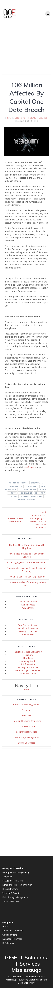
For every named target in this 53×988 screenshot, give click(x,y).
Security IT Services (28, 631)
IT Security (31, 117)
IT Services (42, 117)
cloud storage (20, 483)
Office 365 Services (28, 601)
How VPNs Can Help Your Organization (26, 576)
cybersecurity (15, 486)
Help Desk (28, 658)
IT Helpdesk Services (28, 628)
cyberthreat (32, 486)
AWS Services (28, 607)
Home (26, 689)
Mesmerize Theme (26, 982)
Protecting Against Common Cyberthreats (27, 562)
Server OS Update (28, 673)
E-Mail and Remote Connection (26, 721)
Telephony (28, 655)
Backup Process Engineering (28, 651)
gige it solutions (28, 489)
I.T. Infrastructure (28, 664)
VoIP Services (28, 634)
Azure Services (28, 604)
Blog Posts (20, 117)
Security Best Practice (28, 667)
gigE (9, 117)
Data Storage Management (28, 670)
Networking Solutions (28, 661)
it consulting (25, 493)
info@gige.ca (30, 467)
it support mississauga (31, 496)
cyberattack (37, 483)
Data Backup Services (28, 625)
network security (26, 500)
